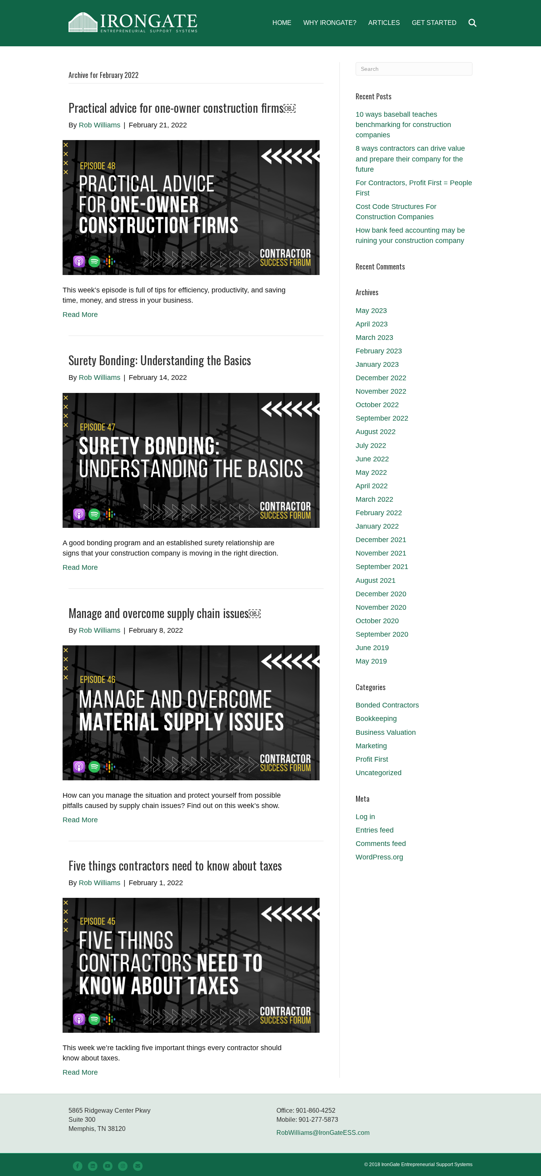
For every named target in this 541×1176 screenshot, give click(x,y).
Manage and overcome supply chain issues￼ (165, 613)
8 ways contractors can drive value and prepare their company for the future (410, 158)
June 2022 (372, 459)
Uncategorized (379, 773)
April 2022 (372, 486)
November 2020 (381, 607)
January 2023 (377, 364)
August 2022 (376, 432)
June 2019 (372, 648)
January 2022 (377, 526)
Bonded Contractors (387, 705)
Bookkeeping (376, 719)
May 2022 (371, 472)
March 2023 (374, 337)
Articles (384, 22)
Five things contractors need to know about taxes (175, 865)
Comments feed (381, 844)
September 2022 (382, 418)
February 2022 (379, 513)
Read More (80, 315)
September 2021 (382, 567)
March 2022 (374, 499)
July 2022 (371, 446)
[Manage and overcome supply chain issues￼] (191, 712)
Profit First (372, 759)
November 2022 (381, 391)
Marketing (371, 746)
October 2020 (377, 621)
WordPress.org (379, 857)
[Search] (467, 23)
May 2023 (371, 311)
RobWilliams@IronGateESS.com (323, 1132)
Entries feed (375, 830)
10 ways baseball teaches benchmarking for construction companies (403, 124)
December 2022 (381, 378)
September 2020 (382, 634)
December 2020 (381, 594)
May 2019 (371, 661)
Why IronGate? (329, 22)
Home (281, 22)
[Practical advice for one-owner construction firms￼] (191, 207)
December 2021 (381, 540)
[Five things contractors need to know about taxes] (191, 965)
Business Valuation (386, 732)
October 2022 (377, 405)
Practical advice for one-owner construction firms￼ (182, 107)
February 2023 (379, 351)
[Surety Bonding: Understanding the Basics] (191, 460)
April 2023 (372, 324)
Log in (365, 817)
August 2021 (376, 580)
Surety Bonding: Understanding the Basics (160, 360)
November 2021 (381, 553)
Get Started (434, 22)
